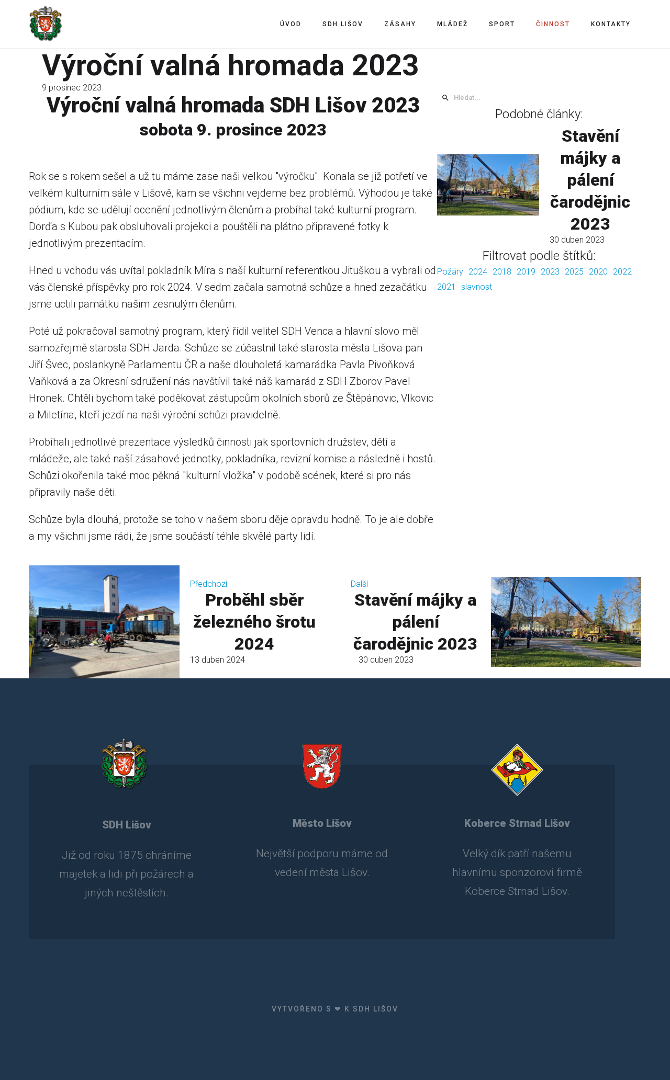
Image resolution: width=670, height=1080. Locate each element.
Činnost (553, 24)
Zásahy (400, 24)
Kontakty (611, 24)
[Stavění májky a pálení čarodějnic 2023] (488, 185)
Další (359, 584)
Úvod (291, 24)
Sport (502, 24)
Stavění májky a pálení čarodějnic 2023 (590, 180)
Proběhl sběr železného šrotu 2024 (254, 622)
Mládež (452, 24)
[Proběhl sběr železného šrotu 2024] (104, 622)
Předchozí (208, 584)
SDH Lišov (342, 24)
